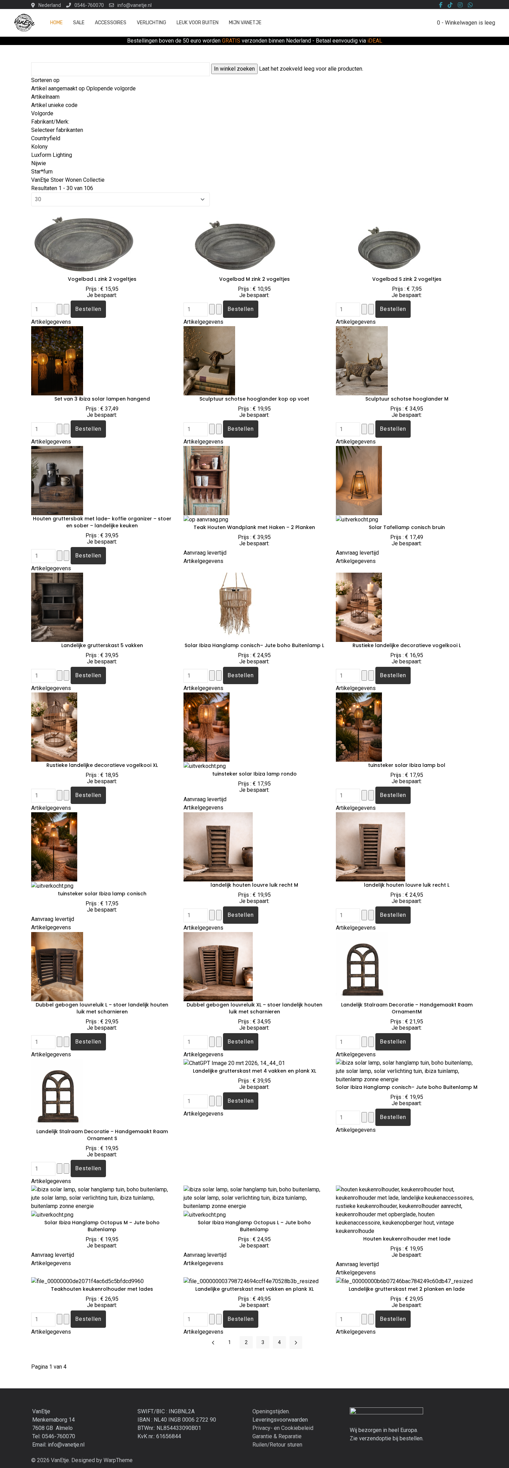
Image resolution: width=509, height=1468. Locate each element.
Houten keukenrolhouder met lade (406, 1238)
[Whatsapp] (470, 5)
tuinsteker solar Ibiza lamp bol (406, 765)
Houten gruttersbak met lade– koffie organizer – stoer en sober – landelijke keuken (102, 522)
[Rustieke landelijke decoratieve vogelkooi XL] (54, 726)
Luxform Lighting (51, 155)
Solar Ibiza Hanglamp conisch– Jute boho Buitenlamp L (254, 645)
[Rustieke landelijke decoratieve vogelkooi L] (359, 606)
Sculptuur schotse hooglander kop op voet (254, 398)
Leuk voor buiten (197, 23)
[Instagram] (460, 5)
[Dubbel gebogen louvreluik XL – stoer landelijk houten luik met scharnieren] (218, 966)
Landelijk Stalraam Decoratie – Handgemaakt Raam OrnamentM (407, 1008)
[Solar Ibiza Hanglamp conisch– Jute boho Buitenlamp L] (235, 606)
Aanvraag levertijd (205, 552)
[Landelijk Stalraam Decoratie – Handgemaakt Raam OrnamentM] (369, 966)
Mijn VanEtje (245, 23)
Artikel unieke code (54, 105)
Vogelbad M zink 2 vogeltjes (254, 279)
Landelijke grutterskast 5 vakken (102, 645)
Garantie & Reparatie (277, 1436)
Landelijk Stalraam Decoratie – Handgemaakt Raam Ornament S (102, 1135)
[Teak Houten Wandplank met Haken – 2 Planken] (207, 480)
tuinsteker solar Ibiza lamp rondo (254, 773)
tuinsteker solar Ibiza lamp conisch (102, 893)
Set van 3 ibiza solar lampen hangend (102, 398)
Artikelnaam (45, 96)
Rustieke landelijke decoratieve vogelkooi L (406, 645)
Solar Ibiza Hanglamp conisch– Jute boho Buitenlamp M (406, 1087)
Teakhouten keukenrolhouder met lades (102, 1289)
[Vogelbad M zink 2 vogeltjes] (235, 240)
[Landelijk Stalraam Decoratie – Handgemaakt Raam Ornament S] (64, 1093)
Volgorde (42, 113)
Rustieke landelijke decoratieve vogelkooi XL (102, 765)
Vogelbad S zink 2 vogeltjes (406, 279)
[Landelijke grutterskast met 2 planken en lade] (404, 1281)
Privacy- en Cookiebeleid (282, 1428)
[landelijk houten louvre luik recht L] (370, 846)
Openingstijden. (271, 1411)
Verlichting (151, 23)
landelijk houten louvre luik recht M (254, 884)
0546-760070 (89, 5)
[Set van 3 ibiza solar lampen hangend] (57, 360)
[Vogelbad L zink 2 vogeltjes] (83, 240)
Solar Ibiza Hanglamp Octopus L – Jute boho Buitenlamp (254, 1226)
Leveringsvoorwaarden (280, 1419)
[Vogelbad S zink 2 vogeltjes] (388, 240)
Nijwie (38, 163)
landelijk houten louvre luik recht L (406, 884)
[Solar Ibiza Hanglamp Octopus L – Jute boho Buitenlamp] (254, 1197)
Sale (78, 23)
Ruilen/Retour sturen (277, 1444)
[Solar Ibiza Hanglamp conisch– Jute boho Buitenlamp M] (407, 1070)
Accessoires (110, 23)
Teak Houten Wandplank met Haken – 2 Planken (254, 527)
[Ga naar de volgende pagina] (295, 1342)
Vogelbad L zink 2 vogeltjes (102, 279)
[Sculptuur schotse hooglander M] (362, 360)
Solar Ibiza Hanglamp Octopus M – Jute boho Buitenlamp (102, 1226)
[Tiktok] (450, 5)
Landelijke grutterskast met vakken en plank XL (254, 1289)
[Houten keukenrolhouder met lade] (407, 1210)
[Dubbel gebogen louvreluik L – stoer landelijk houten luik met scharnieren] (57, 966)
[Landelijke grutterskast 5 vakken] (57, 606)
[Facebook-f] (441, 5)
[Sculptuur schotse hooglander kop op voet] (209, 360)
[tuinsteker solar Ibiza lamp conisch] (54, 846)
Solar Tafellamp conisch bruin (407, 527)
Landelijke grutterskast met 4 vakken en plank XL (254, 1070)
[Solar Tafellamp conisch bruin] (359, 480)
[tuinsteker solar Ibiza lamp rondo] (207, 726)
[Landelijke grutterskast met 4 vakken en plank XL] (234, 1062)
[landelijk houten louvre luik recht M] (218, 846)
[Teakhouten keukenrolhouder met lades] (87, 1281)
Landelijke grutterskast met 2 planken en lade (407, 1289)
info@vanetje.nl (134, 5)
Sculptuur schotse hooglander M (406, 398)
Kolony (39, 146)
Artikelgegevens (51, 322)
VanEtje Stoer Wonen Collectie (68, 180)
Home (56, 23)
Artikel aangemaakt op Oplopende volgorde (83, 88)
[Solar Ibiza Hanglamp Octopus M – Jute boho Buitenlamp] (102, 1197)
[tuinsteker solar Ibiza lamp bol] (359, 726)
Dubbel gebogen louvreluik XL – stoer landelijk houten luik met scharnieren (254, 1008)
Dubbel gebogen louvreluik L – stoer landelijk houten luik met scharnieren (102, 1008)
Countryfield (45, 138)
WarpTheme (118, 1460)
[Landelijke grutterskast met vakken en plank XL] (251, 1281)
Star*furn (42, 171)
